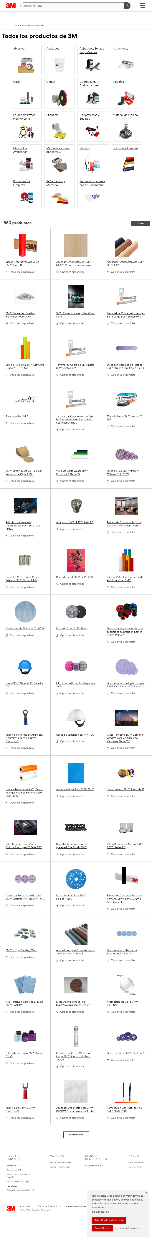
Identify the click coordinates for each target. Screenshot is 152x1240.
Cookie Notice (100, 1212)
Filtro (141, 223)
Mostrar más (76, 1135)
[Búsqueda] (127, 5)
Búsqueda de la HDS (94, 1166)
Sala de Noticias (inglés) (60, 1163)
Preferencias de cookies (75, 1207)
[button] (127, 1228)
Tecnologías (11, 1186)
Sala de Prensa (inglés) (60, 1167)
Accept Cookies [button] (102, 1228)
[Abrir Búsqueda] (142, 6)
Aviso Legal (25, 1207)
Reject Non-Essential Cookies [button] (109, 1220)
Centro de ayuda (136, 1163)
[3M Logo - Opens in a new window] (11, 6)
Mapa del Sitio (134, 1167)
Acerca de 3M (12, 1166)
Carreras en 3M (13, 1170)
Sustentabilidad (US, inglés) (18, 1182)
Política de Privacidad (47, 1207)
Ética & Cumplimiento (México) (20, 1190)
